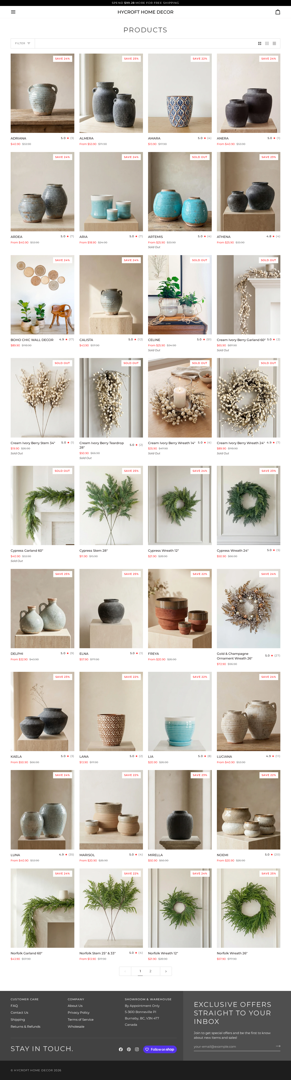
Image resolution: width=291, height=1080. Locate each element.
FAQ (14, 1006)
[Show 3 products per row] (267, 43)
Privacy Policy (78, 1013)
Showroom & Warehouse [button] (148, 999)
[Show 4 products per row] (275, 43)
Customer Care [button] (25, 999)
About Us (75, 1006)
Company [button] (76, 999)
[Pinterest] (129, 1049)
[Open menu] (17, 12)
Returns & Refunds (25, 1027)
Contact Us (19, 1013)
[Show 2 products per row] (260, 43)
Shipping (18, 1020)
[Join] (276, 1046)
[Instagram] (137, 1049)
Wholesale (76, 1027)
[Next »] (166, 971)
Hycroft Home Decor (33, 1070)
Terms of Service (81, 1020)
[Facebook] (121, 1049)
